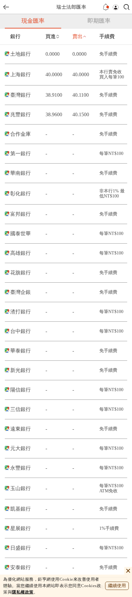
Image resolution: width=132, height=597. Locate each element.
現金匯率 (33, 21)
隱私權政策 (23, 592)
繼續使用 (117, 585)
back (6, 7)
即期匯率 (99, 21)
